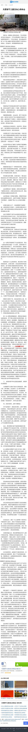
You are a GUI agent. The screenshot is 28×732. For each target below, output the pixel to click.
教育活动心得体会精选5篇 (21, 708)
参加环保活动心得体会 (6, 717)
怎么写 (11, 5)
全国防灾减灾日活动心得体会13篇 (12, 719)
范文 (6, 5)
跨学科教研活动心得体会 (7, 710)
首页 (2, 5)
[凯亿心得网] (14, 2)
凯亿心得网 (12, 728)
